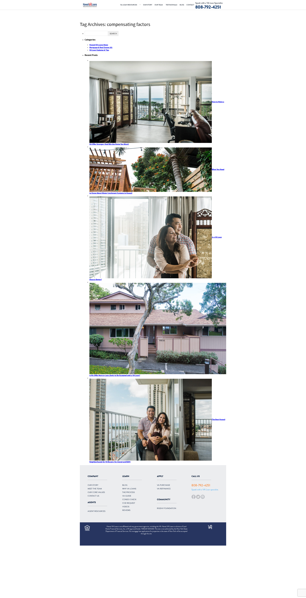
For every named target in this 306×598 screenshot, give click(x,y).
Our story (93, 485)
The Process (128, 492)
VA (209, 526)
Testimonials (171, 5)
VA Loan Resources (128, 5)
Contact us (93, 496)
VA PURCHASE (163, 485)
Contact (190, 5)
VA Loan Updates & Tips (99, 50)
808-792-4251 (208, 7)
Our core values (96, 492)
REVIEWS (126, 510)
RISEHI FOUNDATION (166, 508)
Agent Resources (96, 511)
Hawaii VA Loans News (98, 45)
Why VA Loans (129, 488)
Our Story (147, 5)
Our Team (159, 5)
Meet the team (95, 488)
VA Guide (126, 496)
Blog (182, 5)
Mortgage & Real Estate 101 (100, 47)
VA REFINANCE (164, 488)
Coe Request (128, 503)
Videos (125, 506)
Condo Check (129, 499)
